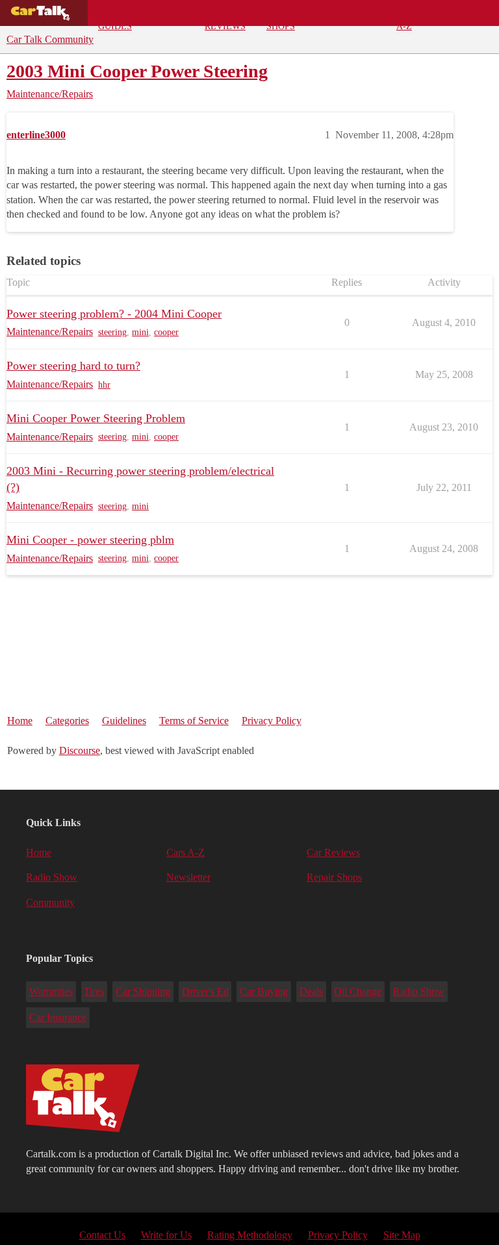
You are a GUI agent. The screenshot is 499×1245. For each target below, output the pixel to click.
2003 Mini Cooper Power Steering (137, 71)
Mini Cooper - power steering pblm (90, 539)
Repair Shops (282, 17)
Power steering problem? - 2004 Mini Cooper (114, 313)
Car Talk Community (50, 39)
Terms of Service (194, 720)
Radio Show (51, 877)
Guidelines (124, 720)
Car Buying (264, 991)
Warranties (51, 991)
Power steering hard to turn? (73, 365)
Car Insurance (57, 1017)
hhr (104, 385)
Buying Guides (115, 17)
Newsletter (188, 877)
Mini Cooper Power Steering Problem (95, 418)
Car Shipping (143, 991)
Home (19, 720)
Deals (169, 13)
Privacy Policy (271, 720)
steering (112, 332)
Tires (94, 991)
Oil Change (357, 991)
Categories (67, 720)
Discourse (79, 750)
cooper (166, 332)
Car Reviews (225, 17)
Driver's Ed (205, 991)
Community (347, 13)
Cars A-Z (408, 17)
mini (140, 332)
